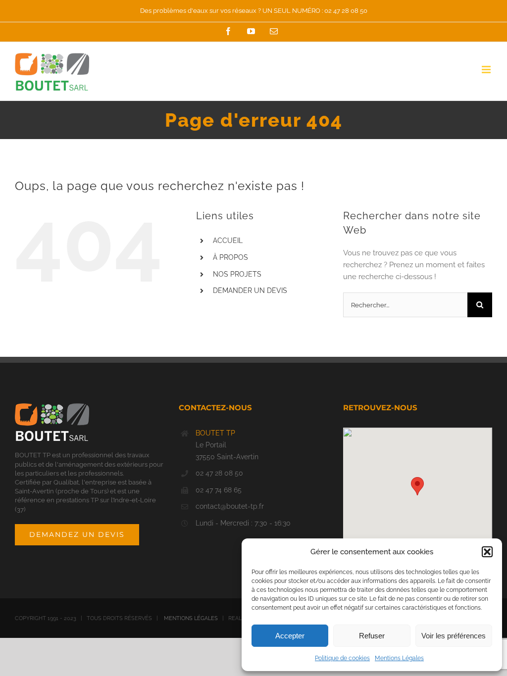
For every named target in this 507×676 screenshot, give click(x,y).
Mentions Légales (399, 658)
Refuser (372, 635)
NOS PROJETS (237, 274)
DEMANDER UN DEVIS (250, 290)
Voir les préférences (453, 635)
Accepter (289, 635)
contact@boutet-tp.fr (230, 506)
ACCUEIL (228, 240)
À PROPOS (230, 257)
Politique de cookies (342, 658)
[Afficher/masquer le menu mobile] (487, 69)
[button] (487, 552)
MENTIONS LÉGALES (191, 618)
